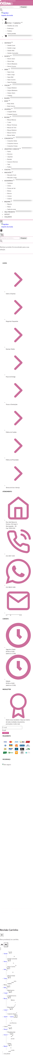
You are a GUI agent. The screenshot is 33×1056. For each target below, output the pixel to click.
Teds (8, 164)
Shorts (5, 961)
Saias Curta (10, 72)
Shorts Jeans (11, 58)
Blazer (7, 98)
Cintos (9, 185)
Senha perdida (11, 33)
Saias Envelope (11, 82)
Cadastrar (5, 733)
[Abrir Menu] (1, 221)
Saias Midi (10, 77)
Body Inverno (11, 106)
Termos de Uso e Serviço (13, 487)
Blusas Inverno (11, 132)
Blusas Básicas (11, 120)
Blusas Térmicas (12, 125)
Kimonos (9, 154)
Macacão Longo (12, 177)
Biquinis (9, 204)
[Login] (16, 230)
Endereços (10, 28)
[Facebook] (1, 4)
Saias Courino (11, 80)
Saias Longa (11, 74)
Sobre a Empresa (10, 293)
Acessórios (6, 1034)
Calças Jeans (11, 93)
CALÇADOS (8, 217)
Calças (5, 978)
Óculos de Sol (11, 188)
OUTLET (7, 214)
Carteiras (10, 183)
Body (5, 987)
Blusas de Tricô (11, 127)
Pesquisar (23, 7)
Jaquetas (10, 156)
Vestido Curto (11, 45)
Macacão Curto (11, 175)
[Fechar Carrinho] (2, 935)
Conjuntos (6, 1010)
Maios (9, 207)
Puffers (9, 167)
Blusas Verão (11, 135)
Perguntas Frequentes (12, 321)
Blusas (5, 998)
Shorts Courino (11, 66)
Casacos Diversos (12, 162)
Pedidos (9, 31)
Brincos (9, 193)
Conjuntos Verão (12, 141)
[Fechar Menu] (0, 948)
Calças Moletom (12, 88)
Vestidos (6, 953)
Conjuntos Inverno (12, 143)
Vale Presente (9, 212)
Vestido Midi (10, 50)
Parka (9, 151)
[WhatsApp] (12, 4)
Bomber (9, 159)
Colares (9, 198)
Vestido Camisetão (12, 53)
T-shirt (9, 122)
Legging (9, 95)
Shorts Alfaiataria (12, 64)
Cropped (6, 993)
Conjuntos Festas (12, 146)
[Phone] (7, 4)
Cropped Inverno (12, 114)
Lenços (9, 196)
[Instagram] (4, 4)
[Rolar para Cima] (2, 945)
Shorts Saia (10, 61)
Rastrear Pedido (10, 349)
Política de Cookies (11, 432)
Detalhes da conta (12, 26)
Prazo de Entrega (10, 377)
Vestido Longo (11, 48)
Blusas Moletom (12, 130)
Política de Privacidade (12, 460)
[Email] (9, 4)
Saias (5, 969)
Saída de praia (11, 209)
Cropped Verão (11, 111)
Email (4, 730)
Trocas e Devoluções (11, 404)
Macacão (6, 1029)
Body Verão (10, 103)
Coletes (7, 169)
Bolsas (9, 191)
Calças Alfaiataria (12, 90)
